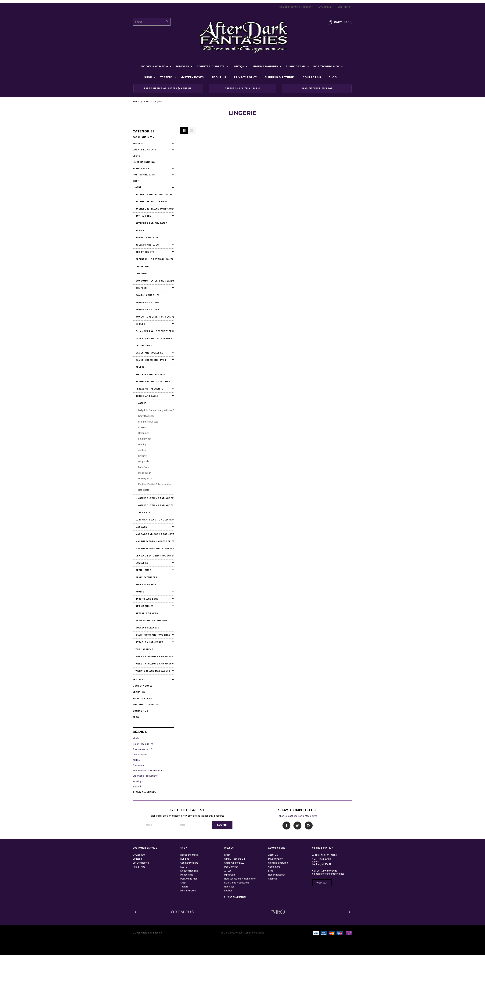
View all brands (145, 792)
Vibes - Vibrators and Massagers (153, 656)
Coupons (137, 859)
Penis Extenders (146, 577)
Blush (136, 738)
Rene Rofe (143, 490)
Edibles (140, 324)
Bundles (182, 66)
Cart (343, 21)
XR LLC (136, 760)
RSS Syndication (276, 874)
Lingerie (140, 403)
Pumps (140, 592)
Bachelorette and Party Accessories (153, 209)
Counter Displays (211, 66)
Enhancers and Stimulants (153, 338)
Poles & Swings (145, 584)
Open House (143, 570)
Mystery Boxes (192, 77)
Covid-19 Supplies (147, 295)
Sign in (283, 7)
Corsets (142, 427)
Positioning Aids (326, 66)
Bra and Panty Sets (148, 421)
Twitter (297, 826)
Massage (141, 527)
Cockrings (142, 266)
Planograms (296, 66)
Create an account (302, 7)
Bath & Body (143, 216)
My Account (325, 7)
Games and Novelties (149, 353)
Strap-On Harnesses (149, 642)
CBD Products (145, 252)
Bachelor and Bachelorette (153, 194)
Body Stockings (146, 416)
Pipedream (138, 765)
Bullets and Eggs (147, 245)
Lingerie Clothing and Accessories (153, 498)
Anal (138, 187)
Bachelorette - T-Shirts (151, 201)
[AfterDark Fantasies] (181, 911)
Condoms (141, 273)
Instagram (308, 826)
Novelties (141, 563)
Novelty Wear (145, 478)
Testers (166, 77)
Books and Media (154, 66)
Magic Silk (143, 461)
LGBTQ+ (238, 66)
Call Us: (324, 870)
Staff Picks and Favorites (153, 635)
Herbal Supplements (149, 389)
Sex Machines (144, 606)
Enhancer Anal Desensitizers (153, 331)
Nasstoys (138, 781)
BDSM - (140, 230)
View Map (321, 883)
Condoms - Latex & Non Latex (153, 281)
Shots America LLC (143, 749)
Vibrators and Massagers (152, 671)
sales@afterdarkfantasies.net (328, 873)
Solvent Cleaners (147, 628)
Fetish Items (143, 345)
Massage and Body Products (153, 534)
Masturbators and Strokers (153, 548)
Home (136, 101)
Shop (148, 77)
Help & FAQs (139, 866)
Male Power (144, 467)
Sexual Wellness (146, 613)
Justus (142, 450)
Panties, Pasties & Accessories (154, 484)
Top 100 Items (144, 649)
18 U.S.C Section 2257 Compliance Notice (242, 932)
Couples (141, 288)
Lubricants (143, 512)
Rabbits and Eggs (147, 599)
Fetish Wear (144, 438)
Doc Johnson (140, 754)
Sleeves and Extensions (151, 620)
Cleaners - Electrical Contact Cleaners (153, 259)
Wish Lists (344, 7)
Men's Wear (144, 473)
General (140, 367)
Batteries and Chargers (151, 223)
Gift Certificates (141, 862)
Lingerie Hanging (265, 66)
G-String (142, 444)
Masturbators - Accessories (153, 541)
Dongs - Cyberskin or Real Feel (153, 317)
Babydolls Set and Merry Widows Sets (158, 410)
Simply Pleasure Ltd (143, 744)
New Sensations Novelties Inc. (148, 770)
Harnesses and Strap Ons (152, 381)
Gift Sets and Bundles (150, 374)
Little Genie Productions (145, 776)
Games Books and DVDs (150, 360)
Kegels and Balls (147, 396)
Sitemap (272, 878)
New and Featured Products (153, 556)
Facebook (286, 826)
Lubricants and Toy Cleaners (153, 520)
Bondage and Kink (147, 237)
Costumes (143, 433)
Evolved (137, 786)
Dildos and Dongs (147, 302)
